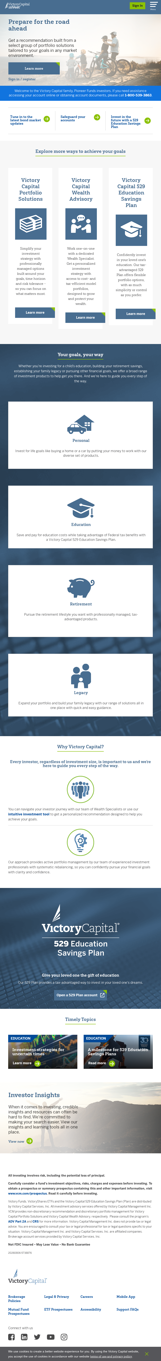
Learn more (35, 312)
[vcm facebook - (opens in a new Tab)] (11, 1338)
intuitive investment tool (28, 814)
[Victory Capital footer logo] (27, 1277)
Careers (86, 1296)
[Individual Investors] (17, 5)
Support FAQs (128, 1309)
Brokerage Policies (16, 1298)
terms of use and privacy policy (111, 1356)
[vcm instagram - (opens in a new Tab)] (64, 1338)
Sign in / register (22, 79)
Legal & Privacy (56, 1296)
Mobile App (126, 1296)
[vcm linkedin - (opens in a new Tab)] (24, 1338)
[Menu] (153, 3)
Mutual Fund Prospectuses (19, 1311)
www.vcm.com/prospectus (27, 1193)
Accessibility (90, 1309)
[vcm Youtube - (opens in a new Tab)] (51, 1338)
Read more (97, 1063)
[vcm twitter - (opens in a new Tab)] (37, 1338)
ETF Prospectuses (58, 1309)
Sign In (137, 6)
